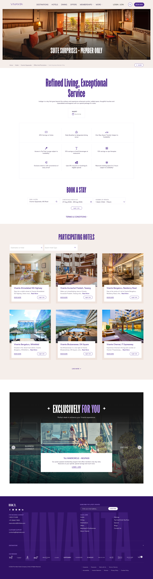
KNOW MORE (17, 297)
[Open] (75, 247)
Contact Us (117, 528)
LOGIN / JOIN (118, 4)
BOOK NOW (139, 4)
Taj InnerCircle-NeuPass (121, 520)
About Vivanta (84, 531)
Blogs (116, 525)
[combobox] (60, 247)
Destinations (84, 523)
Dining (82, 520)
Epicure (116, 523)
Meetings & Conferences (88, 528)
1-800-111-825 (13, 517)
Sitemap (116, 517)
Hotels (82, 517)
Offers (82, 525)
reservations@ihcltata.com (17, 523)
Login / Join (76, 208)
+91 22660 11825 (14, 520)
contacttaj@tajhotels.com (17, 532)
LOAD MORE (75, 368)
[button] (76, 545)
